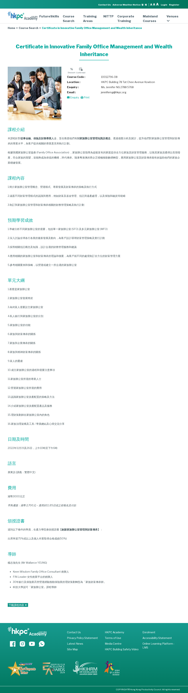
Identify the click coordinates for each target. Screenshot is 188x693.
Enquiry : (73, 87)
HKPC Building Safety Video (122, 649)
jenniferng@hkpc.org (113, 92)
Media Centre (113, 643)
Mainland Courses (150, 18)
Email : (71, 92)
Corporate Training (125, 18)
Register (174, 4)
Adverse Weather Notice (127, 4)
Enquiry (74, 97)
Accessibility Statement (157, 637)
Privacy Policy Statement (82, 637)
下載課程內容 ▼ (18, 605)
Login (164, 4)
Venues (172, 16)
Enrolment (148, 632)
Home (11, 28)
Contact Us (104, 4)
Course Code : (76, 76)
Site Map (72, 649)
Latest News (75, 643)
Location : (73, 82)
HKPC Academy (114, 632)
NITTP (108, 16)
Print (86, 97)
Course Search (68, 18)
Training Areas (90, 18)
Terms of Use (113, 637)
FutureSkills (49, 16)
